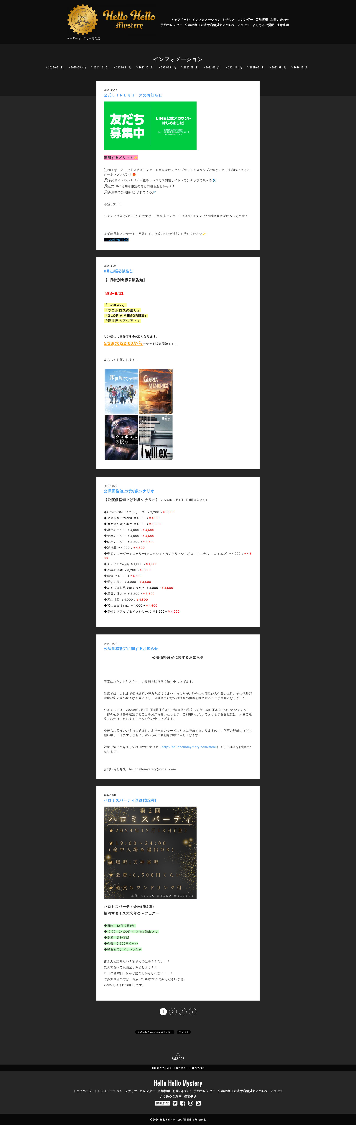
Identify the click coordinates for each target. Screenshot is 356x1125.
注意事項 (283, 25)
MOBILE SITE (162, 1103)
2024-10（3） (101, 67)
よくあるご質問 (263, 25)
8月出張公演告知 (119, 271)
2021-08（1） (258, 67)
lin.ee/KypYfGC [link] (116, 239)
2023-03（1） (169, 67)
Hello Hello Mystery (178, 1083)
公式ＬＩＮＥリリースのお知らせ (133, 95)
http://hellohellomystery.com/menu (189, 747)
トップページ (180, 19)
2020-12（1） (302, 67)
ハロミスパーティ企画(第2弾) (130, 800)
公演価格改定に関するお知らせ (131, 648)
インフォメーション (206, 19)
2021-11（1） (236, 67)
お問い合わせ (279, 19)
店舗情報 (262, 19)
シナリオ (229, 19)
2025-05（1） (79, 67)
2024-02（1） (124, 67)
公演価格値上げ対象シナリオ (129, 491)
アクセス (244, 25)
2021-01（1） (280, 67)
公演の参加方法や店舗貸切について (210, 25)
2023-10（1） (147, 67)
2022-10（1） (214, 67)
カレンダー (245, 19)
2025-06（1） (56, 67)
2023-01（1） (192, 67)
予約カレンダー (172, 25)
